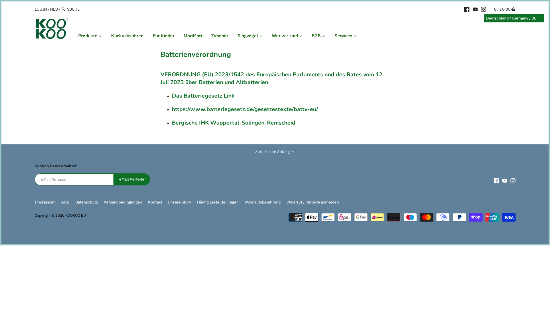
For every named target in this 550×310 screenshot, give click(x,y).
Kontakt (155, 202)
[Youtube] (475, 8)
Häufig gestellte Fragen (218, 202)
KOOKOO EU (75, 215)
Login (41, 9)
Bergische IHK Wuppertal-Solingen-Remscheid (233, 123)
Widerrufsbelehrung (262, 202)
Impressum (45, 202)
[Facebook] (467, 8)
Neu (54, 9)
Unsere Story (179, 202)
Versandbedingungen (123, 202)
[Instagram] (483, 8)
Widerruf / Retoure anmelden (312, 202)
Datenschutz (87, 202)
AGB (65, 202)
